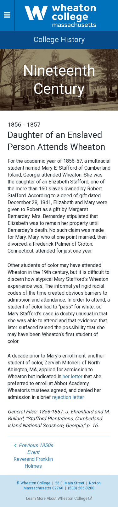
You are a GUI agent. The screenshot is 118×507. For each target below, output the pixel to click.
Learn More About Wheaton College (57, 498)
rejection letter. (68, 397)
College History (59, 39)
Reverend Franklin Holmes (33, 455)
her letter (72, 376)
